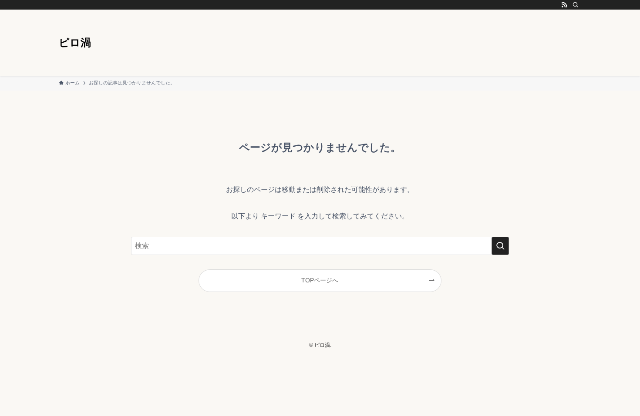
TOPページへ (319, 280)
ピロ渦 (75, 42)
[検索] (575, 5)
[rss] (564, 5)
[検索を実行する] (500, 246)
